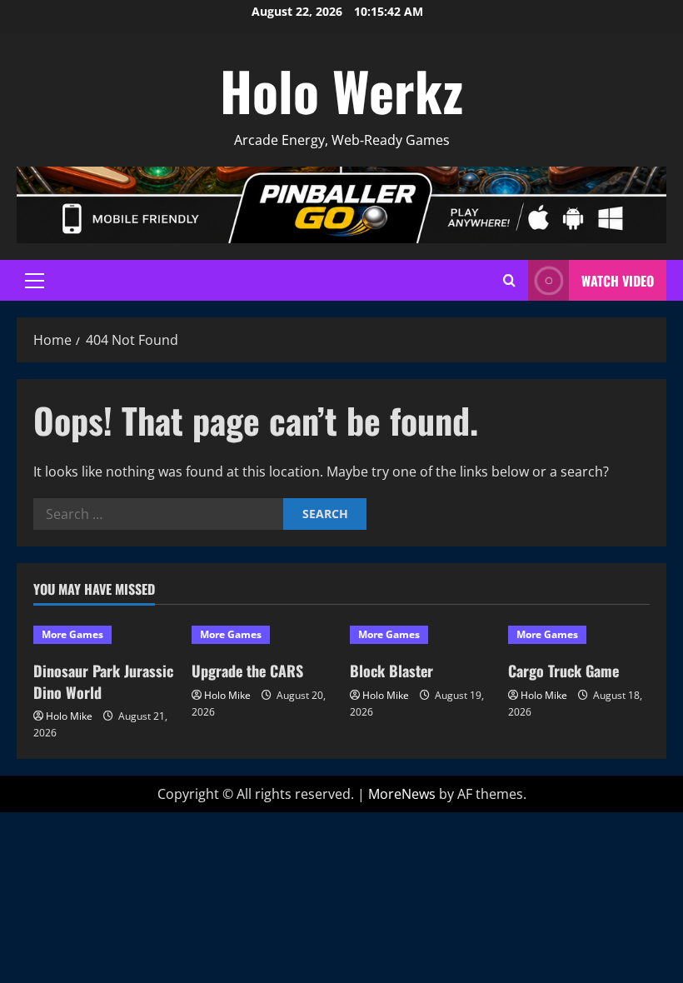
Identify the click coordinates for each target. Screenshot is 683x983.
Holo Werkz (341, 90)
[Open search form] (509, 280)
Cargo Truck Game (563, 670)
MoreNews (402, 794)
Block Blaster (391, 670)
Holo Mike (69, 716)
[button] (34, 280)
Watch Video (617, 281)
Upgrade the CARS (247, 670)
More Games (72, 634)
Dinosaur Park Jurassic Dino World (103, 681)
